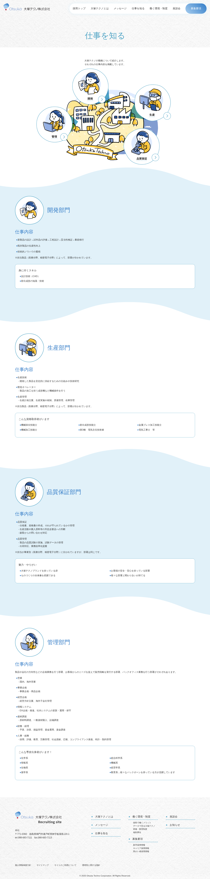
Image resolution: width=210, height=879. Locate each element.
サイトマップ (43, 865)
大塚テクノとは (100, 8)
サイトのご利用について (65, 865)
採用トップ (79, 8)
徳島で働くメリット (142, 822)
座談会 (176, 8)
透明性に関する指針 (91, 865)
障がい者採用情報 (141, 851)
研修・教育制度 (140, 829)
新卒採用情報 (139, 845)
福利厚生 (137, 832)
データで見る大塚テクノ (144, 826)
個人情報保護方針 (23, 865)
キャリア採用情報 (141, 848)
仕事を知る (138, 8)
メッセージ (120, 8)
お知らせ (175, 824)
